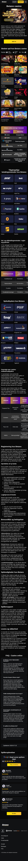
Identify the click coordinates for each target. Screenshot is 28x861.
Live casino (9, 52)
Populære (3, 52)
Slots (23, 52)
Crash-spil (16, 52)
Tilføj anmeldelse (14, 764)
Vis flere (14, 813)
